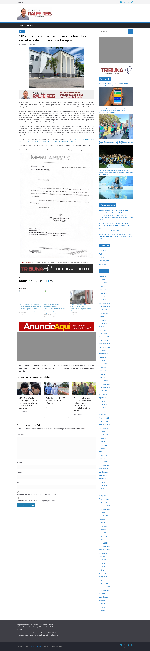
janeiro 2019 (103, 583)
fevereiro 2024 (104, 377)
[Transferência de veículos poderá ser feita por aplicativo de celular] (116, 88)
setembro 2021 (104, 475)
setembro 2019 (104, 556)
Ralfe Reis (32, 44)
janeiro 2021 (103, 502)
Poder (101, 254)
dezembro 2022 (104, 425)
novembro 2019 (104, 550)
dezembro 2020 (104, 506)
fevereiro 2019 (104, 580)
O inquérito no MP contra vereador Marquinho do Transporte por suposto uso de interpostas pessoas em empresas (81, 308)
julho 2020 (102, 523)
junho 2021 (103, 485)
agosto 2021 (103, 479)
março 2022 (103, 455)
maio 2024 (102, 367)
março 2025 (103, 333)
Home (20, 25)
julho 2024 (102, 360)
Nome (20, 462)
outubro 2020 (103, 513)
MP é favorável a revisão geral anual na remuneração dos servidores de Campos (28, 403)
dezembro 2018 (104, 587)
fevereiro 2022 (104, 458)
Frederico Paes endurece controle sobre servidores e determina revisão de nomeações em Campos (116, 172)
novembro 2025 (104, 306)
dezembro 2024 (104, 344)
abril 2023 (102, 411)
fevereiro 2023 (104, 418)
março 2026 (103, 293)
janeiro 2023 (103, 421)
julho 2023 (102, 401)
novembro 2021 (104, 469)
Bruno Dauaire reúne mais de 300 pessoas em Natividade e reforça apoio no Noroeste (116, 143)
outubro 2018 (103, 594)
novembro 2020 (104, 509)
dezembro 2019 (104, 546)
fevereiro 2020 (104, 540)
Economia (102, 251)
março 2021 (103, 496)
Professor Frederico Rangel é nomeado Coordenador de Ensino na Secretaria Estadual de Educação (37, 368)
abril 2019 (102, 573)
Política (29, 25)
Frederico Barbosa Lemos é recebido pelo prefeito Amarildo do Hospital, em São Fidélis (82, 404)
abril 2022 (102, 452)
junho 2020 (103, 526)
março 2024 (103, 374)
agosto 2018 (103, 600)
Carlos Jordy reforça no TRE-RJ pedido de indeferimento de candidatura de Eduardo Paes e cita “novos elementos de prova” (116, 218)
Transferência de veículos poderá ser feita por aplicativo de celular (115, 84)
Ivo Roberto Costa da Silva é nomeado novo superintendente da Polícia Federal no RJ (76, 366)
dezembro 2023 (104, 384)
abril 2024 (102, 371)
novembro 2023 (104, 388)
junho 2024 (103, 364)
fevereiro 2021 (104, 499)
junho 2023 (103, 404)
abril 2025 (102, 330)
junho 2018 (103, 607)
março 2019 (103, 577)
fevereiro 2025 (104, 337)
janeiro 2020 (103, 543)
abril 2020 (102, 533)
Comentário (22, 434)
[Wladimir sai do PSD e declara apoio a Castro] (56, 383)
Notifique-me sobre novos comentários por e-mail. (36, 494)
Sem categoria (104, 261)
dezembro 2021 (104, 465)
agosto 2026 (103, 276)
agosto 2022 (103, 438)
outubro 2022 (103, 431)
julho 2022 (102, 442)
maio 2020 (102, 529)
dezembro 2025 (104, 303)
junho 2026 (103, 283)
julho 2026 (102, 279)
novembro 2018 (104, 590)
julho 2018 (102, 604)
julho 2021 (102, 482)
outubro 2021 (103, 472)
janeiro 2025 (103, 340)
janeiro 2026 (103, 300)
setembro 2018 (104, 597)
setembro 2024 (104, 354)
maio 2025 (102, 327)
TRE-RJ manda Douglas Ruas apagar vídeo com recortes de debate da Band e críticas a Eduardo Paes (115, 236)
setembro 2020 (104, 516)
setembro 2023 (104, 394)
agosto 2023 (103, 398)
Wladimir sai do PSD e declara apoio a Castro (55, 400)
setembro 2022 (104, 435)
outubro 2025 (103, 310)
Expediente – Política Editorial (125, 648)
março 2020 (103, 536)
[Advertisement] (56, 346)
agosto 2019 (103, 560)
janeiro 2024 (103, 381)
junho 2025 (103, 323)
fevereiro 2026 (104, 296)
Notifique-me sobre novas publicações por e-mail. (36, 501)
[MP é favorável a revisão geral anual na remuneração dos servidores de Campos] (29, 383)
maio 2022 (102, 448)
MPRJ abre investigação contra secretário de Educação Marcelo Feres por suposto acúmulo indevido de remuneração (30, 308)
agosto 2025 (103, 317)
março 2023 (103, 415)
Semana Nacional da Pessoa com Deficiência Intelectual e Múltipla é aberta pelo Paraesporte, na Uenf (115, 110)
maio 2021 (102, 489)
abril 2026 (102, 290)
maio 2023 (102, 408)
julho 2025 (102, 320)
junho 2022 (103, 445)
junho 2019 (103, 567)
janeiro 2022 (103, 462)
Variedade (102, 264)
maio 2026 (102, 286)
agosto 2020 (103, 519)
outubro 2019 (103, 553)
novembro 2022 (104, 428)
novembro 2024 (104, 347)
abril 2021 (102, 492)
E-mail (20, 472)
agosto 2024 (103, 357)
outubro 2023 (103, 391)
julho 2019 (102, 563)
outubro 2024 (103, 350)
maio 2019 (102, 570)
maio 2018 (102, 610)
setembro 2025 (104, 313)
